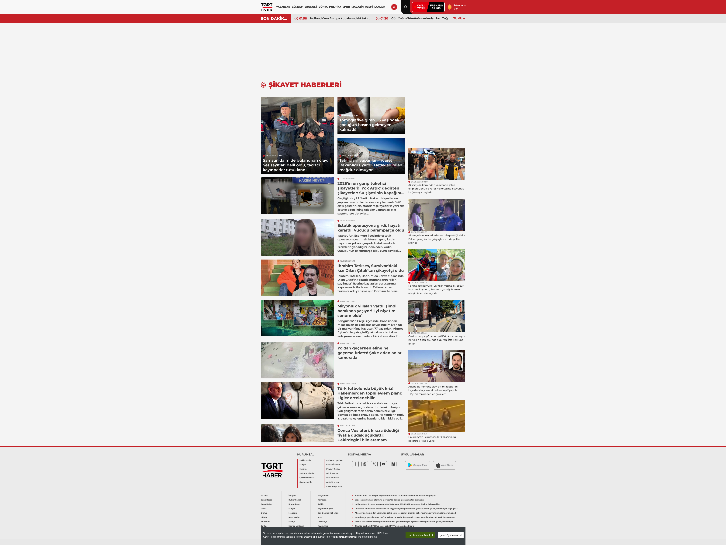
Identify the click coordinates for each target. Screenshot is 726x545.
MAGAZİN (357, 6)
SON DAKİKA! (274, 18)
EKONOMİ (311, 6)
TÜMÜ (457, 18)
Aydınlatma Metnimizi (344, 536)
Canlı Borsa (266, 500)
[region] (363, 536)
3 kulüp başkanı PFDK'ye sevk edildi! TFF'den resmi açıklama (384, 526)
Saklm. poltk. (305, 482)
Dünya (264, 513)
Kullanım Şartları (334, 460)
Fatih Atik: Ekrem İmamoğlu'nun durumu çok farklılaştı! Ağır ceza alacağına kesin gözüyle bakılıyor (404, 521)
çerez (326, 533)
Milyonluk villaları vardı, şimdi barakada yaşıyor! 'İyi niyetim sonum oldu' (366, 311)
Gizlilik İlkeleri (333, 464)
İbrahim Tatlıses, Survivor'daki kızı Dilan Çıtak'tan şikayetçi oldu (370, 268)
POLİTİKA (335, 6)
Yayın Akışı (323, 526)
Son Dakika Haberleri (328, 513)
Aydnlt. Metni (332, 482)
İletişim (303, 469)
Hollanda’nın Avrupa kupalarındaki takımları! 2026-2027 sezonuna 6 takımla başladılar (340, 18)
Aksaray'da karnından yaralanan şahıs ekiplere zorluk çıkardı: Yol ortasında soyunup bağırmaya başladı (405, 513)
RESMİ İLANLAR (375, 6)
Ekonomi (265, 521)
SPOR (346, 6)
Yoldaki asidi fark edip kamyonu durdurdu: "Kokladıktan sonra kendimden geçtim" (396, 495)
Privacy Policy (333, 469)
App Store (447, 465)
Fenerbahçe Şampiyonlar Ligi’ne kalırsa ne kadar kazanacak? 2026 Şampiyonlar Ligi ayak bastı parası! (405, 517)
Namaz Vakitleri (296, 526)
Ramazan (322, 500)
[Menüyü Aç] (388, 7)
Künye (302, 464)
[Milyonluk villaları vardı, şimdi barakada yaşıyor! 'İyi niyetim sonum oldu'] (297, 318)
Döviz (263, 508)
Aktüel (264, 495)
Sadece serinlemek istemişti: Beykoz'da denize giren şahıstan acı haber (389, 500)
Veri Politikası (332, 477)
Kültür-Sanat (295, 500)
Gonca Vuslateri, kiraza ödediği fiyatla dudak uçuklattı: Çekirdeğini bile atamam (368, 435)
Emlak (264, 526)
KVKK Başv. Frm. (334, 486)
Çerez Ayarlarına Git (451, 535)
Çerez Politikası (306, 477)
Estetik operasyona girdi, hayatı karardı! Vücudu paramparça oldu (370, 227)
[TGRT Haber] (266, 7)
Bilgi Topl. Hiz (332, 473)
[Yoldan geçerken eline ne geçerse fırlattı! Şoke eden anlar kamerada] (297, 360)
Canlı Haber (266, 504)
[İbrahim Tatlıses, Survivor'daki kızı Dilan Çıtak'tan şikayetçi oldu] (297, 278)
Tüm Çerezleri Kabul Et (420, 535)
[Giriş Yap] (394, 7)
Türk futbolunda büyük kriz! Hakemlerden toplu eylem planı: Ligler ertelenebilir (369, 393)
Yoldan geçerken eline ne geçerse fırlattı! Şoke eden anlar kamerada (369, 353)
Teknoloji (322, 521)
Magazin (293, 513)
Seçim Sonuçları (325, 508)
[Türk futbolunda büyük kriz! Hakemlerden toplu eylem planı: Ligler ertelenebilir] (297, 400)
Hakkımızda (305, 460)
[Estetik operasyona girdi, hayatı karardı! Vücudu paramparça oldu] (297, 237)
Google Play (420, 465)
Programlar (323, 495)
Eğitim (264, 517)
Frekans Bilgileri (307, 473)
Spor (320, 517)
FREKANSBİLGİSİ (436, 7)
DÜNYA (323, 6)
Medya (292, 521)
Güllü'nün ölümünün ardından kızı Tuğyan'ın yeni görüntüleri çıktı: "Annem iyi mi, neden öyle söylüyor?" (421, 18)
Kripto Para (294, 504)
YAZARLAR (283, 6)
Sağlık (321, 504)
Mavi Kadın (294, 517)
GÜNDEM (297, 6)
